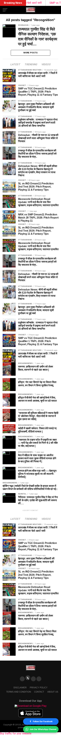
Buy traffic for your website (15, 733)
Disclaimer (20, 687)
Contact (39, 692)
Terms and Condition (18, 692)
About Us (52, 692)
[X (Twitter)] (27, 677)
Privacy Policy (38, 687)
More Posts (30, 52)
